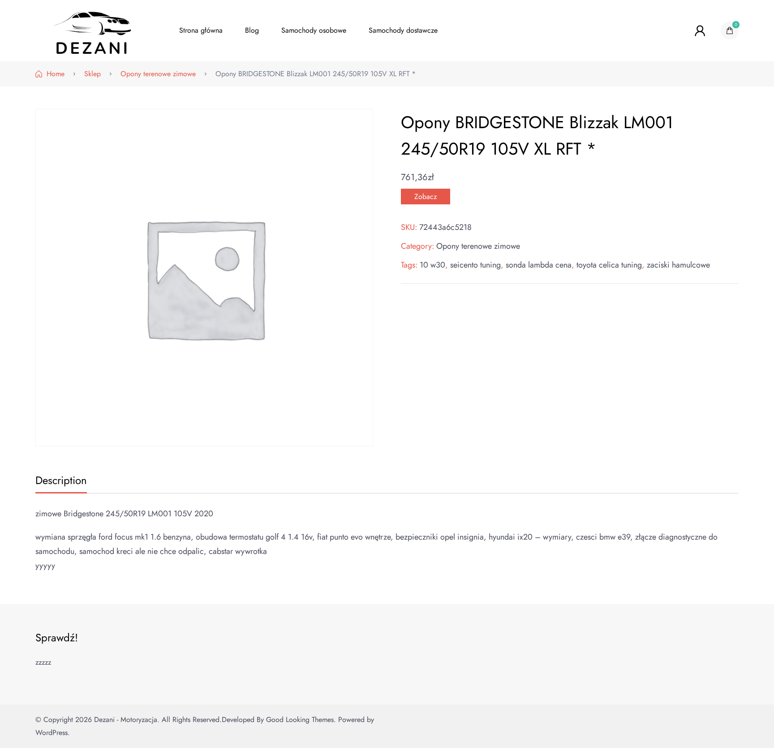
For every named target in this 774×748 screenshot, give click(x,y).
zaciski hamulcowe (678, 265)
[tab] (60, 481)
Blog (252, 30)
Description (61, 480)
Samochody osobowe (313, 30)
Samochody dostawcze (403, 30)
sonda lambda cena (539, 265)
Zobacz (425, 196)
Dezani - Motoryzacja (125, 719)
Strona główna (201, 30)
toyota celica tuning (609, 265)
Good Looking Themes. (301, 719)
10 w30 (432, 265)
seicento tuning (475, 265)
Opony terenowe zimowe (478, 246)
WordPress (51, 732)
